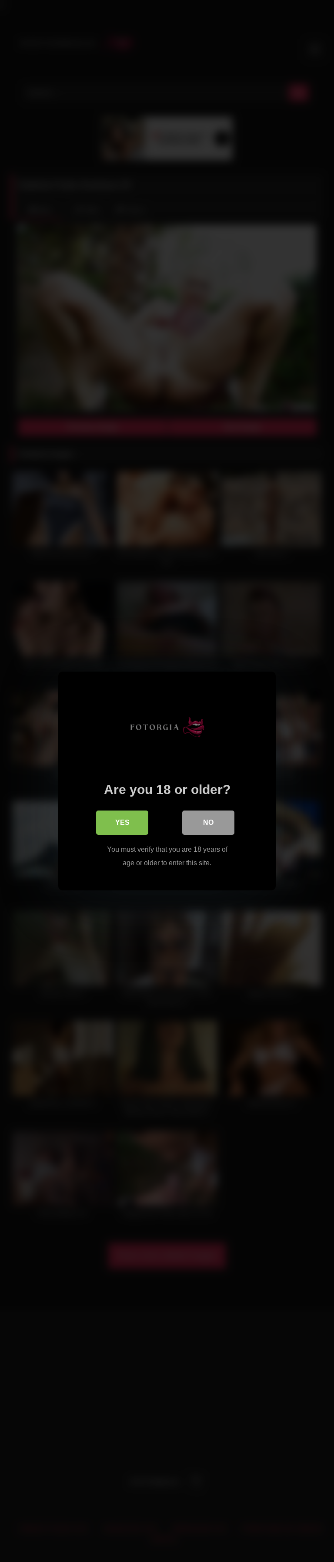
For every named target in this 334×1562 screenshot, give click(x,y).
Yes (122, 822)
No (208, 822)
